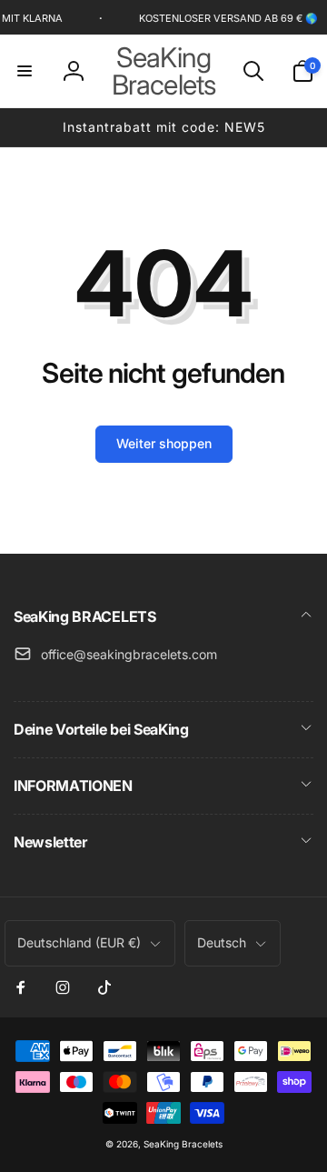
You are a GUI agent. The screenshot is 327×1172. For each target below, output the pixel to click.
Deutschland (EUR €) (79, 942)
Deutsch (221, 942)
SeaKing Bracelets (183, 1143)
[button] (25, 71)
